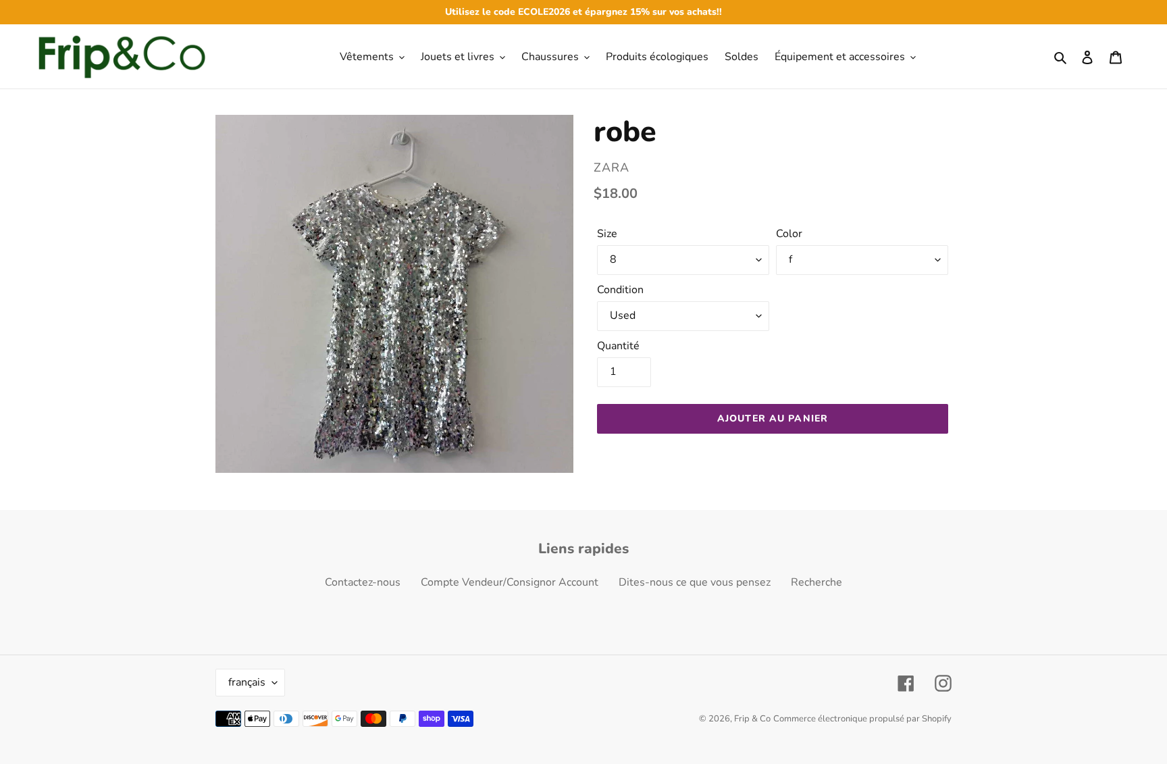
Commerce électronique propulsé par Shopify (862, 719)
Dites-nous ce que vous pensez (695, 582)
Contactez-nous (362, 582)
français (246, 682)
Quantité (618, 345)
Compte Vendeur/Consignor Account (509, 582)
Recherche (816, 582)
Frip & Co (752, 719)
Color (789, 233)
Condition (620, 289)
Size (607, 233)
